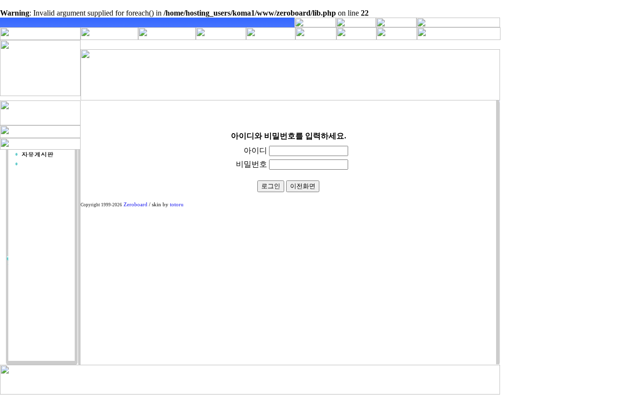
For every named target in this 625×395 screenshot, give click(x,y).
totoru (177, 204)
